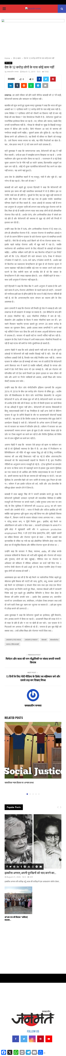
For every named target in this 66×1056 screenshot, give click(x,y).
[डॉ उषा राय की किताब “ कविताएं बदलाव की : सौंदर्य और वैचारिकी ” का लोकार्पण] (18, 900)
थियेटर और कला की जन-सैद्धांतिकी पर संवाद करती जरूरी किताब (33, 661)
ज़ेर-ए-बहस (8, 63)
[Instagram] (32, 1039)
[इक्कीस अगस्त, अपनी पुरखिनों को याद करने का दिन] (33, 841)
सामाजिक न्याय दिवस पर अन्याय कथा (19, 783)
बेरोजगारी (44, 640)
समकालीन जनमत (13, 72)
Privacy (7, 992)
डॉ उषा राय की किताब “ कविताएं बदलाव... (16, 918)
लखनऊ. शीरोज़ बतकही (12, 644)
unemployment (31, 640)
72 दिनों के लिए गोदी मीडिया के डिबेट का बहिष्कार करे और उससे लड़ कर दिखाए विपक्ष (33, 678)
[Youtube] (48, 1039)
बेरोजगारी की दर (54, 640)
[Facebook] (15, 1039)
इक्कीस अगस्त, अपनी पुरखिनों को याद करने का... (30, 873)
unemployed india (13, 640)
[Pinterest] (40, 1039)
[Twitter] (24, 1039)
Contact (8, 996)
